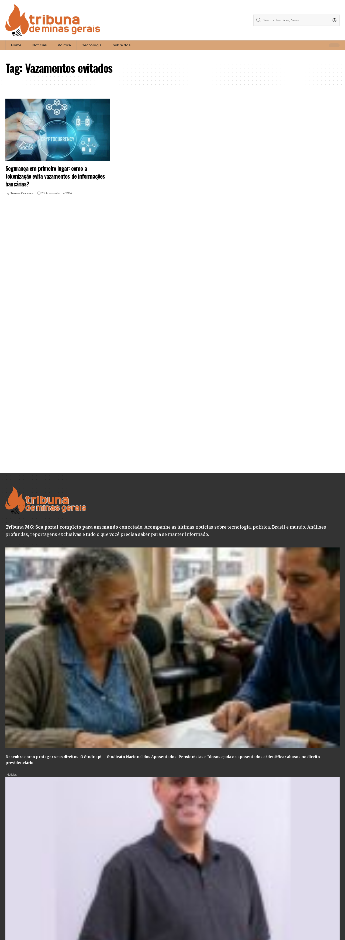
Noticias (11, 774)
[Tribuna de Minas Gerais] (52, 20)
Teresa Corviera (21, 193)
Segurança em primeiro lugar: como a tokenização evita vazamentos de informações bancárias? (55, 176)
